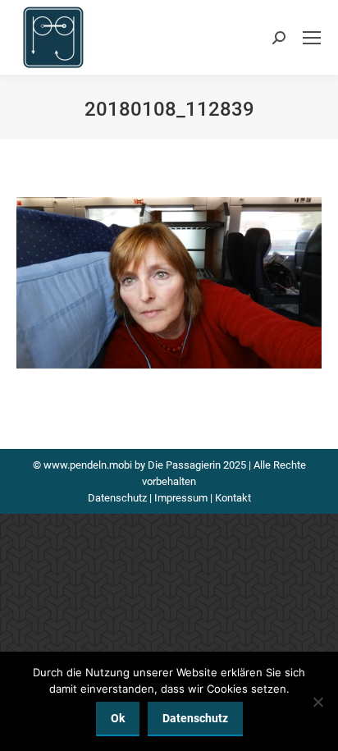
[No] (317, 702)
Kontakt (233, 498)
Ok (118, 718)
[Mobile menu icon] (312, 38)
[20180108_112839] (169, 283)
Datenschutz (117, 498)
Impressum (181, 498)
